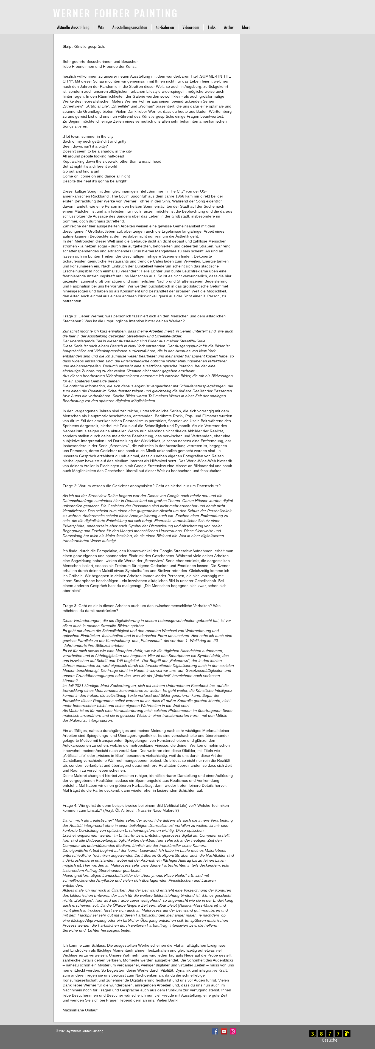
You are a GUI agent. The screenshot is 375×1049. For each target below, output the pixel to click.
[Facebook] (215, 1031)
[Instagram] (233, 1031)
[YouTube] (224, 1031)
